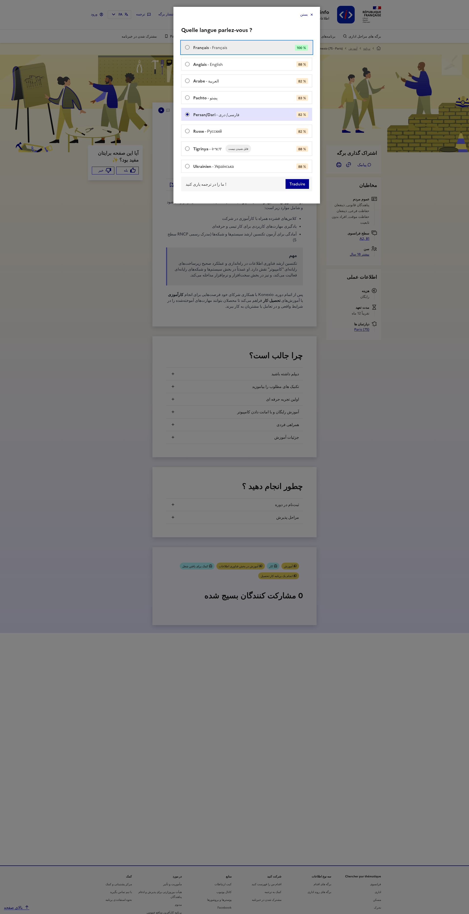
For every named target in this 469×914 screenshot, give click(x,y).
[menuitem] (246, 47)
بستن (304, 14)
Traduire (297, 184)
